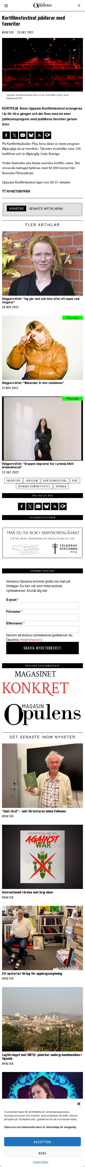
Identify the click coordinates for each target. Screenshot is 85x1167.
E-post (12, 599)
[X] (14, 135)
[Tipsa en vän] (22, 135)
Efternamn (15, 623)
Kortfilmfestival (55, 480)
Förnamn (14, 611)
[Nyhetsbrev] (47, 135)
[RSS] (39, 135)
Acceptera (42, 1142)
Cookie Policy (40, 1162)
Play (75, 480)
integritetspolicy (30, 639)
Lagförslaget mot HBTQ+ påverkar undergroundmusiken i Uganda (41, 1056)
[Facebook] (6, 135)
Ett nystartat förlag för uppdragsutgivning (32, 973)
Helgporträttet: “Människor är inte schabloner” (33, 383)
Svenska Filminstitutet (34, 486)
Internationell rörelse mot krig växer (27, 892)
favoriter (13, 480)
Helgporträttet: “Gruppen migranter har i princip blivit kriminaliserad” (38, 465)
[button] (79, 1104)
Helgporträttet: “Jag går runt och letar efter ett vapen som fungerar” (40, 300)
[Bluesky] (31, 135)
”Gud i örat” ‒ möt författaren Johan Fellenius (34, 811)
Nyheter (7, 32)
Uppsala (61, 486)
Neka (42, 1153)
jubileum (32, 480)
